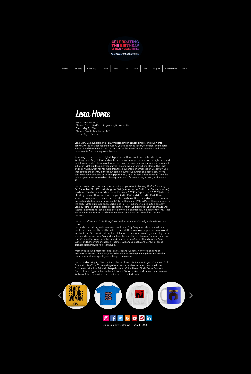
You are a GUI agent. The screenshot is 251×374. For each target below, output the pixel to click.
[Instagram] (106, 318)
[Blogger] (127, 318)
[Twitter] (120, 318)
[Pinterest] (142, 318)
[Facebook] (113, 318)
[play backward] (60, 295)
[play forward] (191, 295)
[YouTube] (134, 318)
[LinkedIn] (149, 318)
